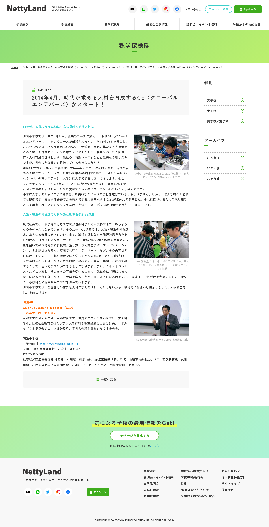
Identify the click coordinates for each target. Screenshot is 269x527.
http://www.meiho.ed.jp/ (57, 343)
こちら (154, 446)
